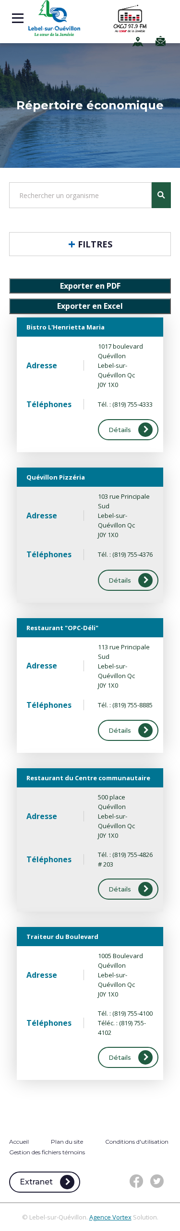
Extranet (36, 1181)
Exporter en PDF (90, 286)
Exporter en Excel (90, 306)
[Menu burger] (18, 18)
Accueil (19, 1141)
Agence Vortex (110, 1217)
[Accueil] (54, 18)
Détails (119, 430)
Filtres (95, 244)
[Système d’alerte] (162, 41)
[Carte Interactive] (139, 41)
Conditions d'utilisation (136, 1141)
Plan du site (67, 1141)
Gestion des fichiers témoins (47, 1152)
